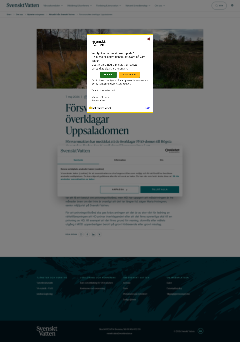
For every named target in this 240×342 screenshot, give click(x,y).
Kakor (148, 108)
